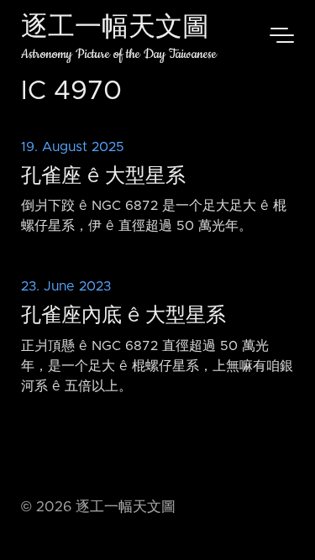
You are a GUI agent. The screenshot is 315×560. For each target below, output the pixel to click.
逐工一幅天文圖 (115, 29)
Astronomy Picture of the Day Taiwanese (119, 54)
